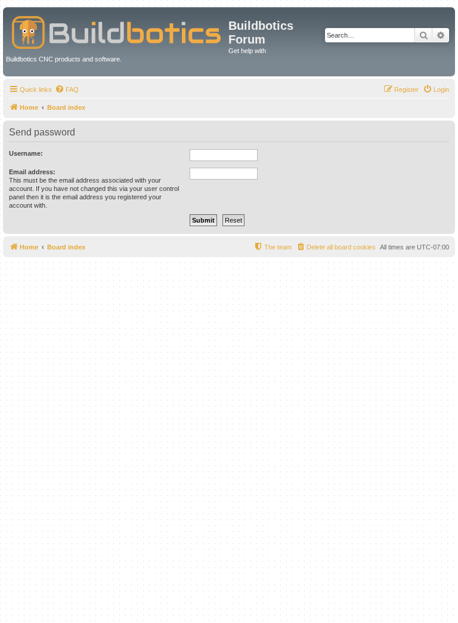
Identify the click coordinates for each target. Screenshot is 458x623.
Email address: (32, 171)
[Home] (117, 30)
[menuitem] (67, 89)
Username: (26, 153)
